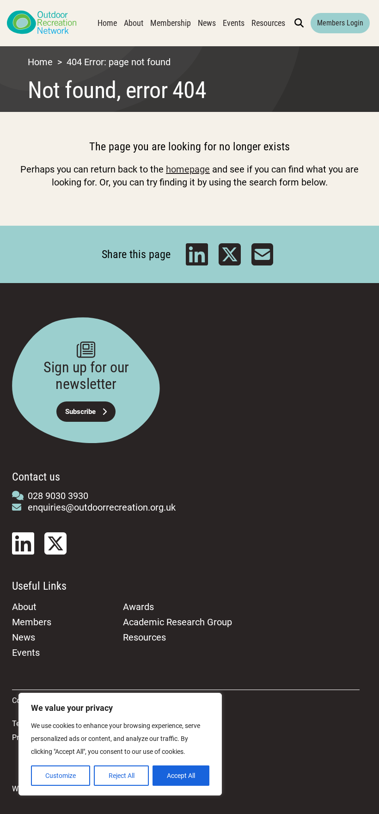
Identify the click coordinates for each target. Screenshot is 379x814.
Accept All (181, 775)
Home (107, 23)
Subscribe (80, 411)
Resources (268, 23)
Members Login (340, 22)
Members (31, 622)
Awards (138, 606)
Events (234, 23)
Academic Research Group (177, 622)
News (207, 23)
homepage (188, 169)
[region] (120, 744)
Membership (170, 23)
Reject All (121, 775)
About (133, 23)
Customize (60, 775)
